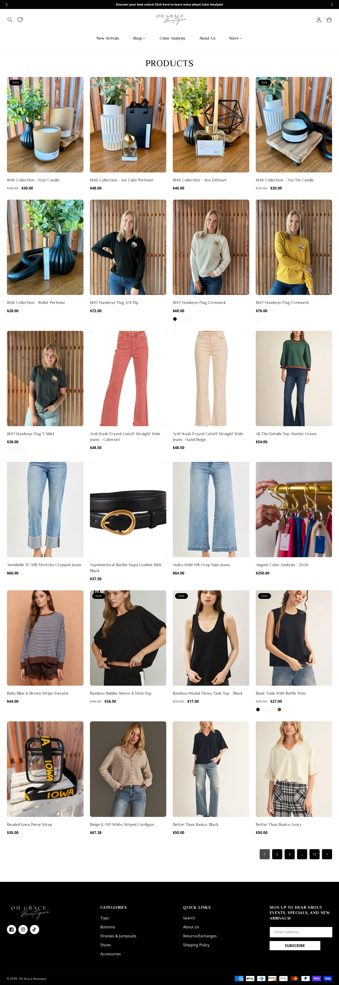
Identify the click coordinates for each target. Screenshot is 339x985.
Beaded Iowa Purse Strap (29, 824)
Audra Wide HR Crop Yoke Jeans (201, 564)
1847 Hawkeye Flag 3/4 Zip (114, 302)
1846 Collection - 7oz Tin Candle (285, 180)
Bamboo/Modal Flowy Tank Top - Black (208, 693)
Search (189, 918)
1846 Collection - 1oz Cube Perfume (121, 180)
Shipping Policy (196, 944)
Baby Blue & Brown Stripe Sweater (38, 693)
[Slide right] (332, 4)
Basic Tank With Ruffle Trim (281, 693)
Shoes (105, 944)
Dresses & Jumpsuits (118, 935)
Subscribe (295, 945)
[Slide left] (7, 4)
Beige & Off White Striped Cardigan (122, 824)
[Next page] (327, 854)
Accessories (110, 953)
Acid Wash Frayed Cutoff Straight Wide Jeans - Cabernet (125, 436)
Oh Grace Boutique (32, 978)
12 (314, 854)
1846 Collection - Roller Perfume (36, 302)
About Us (191, 927)
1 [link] (265, 854)
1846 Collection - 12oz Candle (33, 180)
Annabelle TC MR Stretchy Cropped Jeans (44, 564)
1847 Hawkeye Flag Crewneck (199, 302)
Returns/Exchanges (200, 935)
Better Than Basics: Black (196, 824)
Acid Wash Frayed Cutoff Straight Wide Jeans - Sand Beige (208, 436)
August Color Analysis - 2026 (282, 564)
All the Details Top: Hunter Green (286, 433)
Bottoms (107, 927)
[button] (10, 19)
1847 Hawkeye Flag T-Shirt (30, 433)
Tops (104, 918)
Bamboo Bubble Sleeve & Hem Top (120, 693)
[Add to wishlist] (79, 83)
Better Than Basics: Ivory (278, 824)
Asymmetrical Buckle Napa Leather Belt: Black (126, 567)
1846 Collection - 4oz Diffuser (200, 180)
